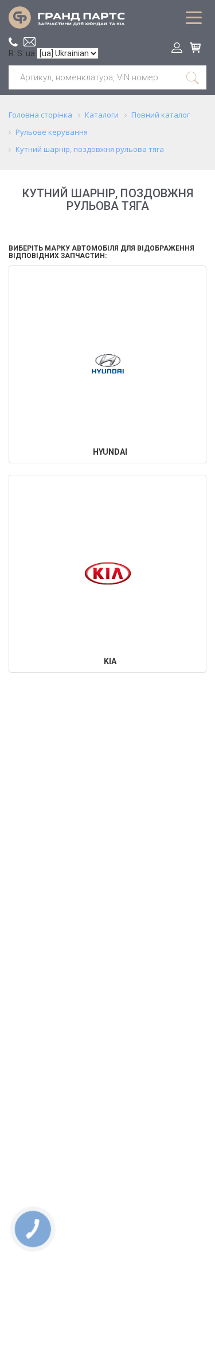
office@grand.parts (30, 41)
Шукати (193, 77)
